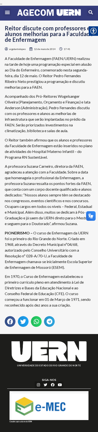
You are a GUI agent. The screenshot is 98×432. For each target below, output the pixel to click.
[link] (49, 13)
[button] (7, 12)
